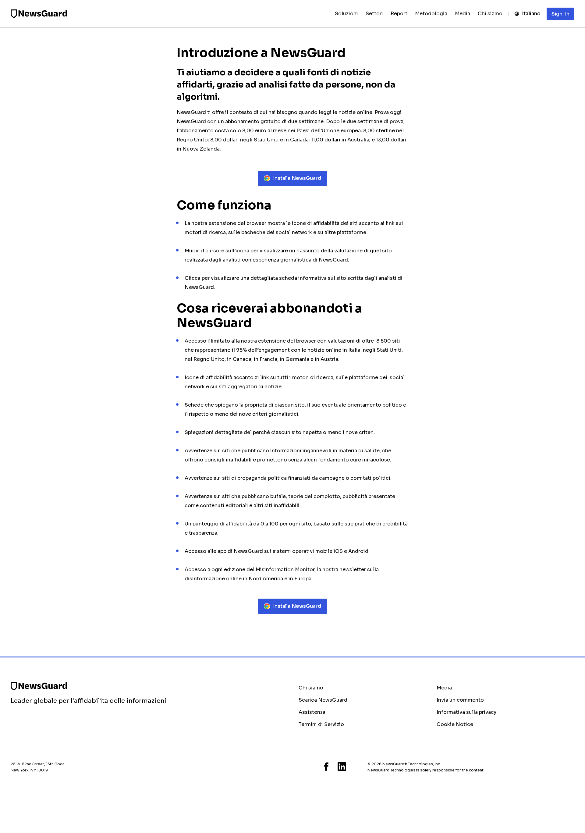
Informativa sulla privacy (466, 712)
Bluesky (300, 766)
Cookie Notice (455, 724)
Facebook (326, 766)
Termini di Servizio (321, 724)
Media (444, 688)
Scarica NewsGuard (323, 700)
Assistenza (312, 712)
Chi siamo (311, 688)
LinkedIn (342, 766)
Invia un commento (460, 700)
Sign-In (560, 14)
